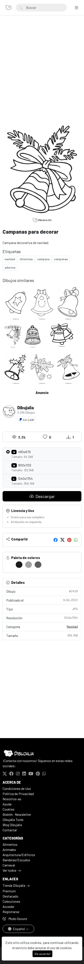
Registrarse (11, 912)
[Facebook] (55, 539)
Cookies (8, 809)
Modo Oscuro (17, 919)
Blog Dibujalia (12, 825)
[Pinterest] (69, 539)
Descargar (45, 496)
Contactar (10, 830)
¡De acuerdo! (42, 954)
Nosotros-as (12, 799)
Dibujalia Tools (13, 820)
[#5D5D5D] (38, 564)
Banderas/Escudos (16, 860)
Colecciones (11, 901)
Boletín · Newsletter (17, 814)
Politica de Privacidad (18, 794)
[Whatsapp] (76, 539)
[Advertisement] (42, 69)
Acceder (8, 906)
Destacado (10, 896)
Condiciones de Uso (17, 788)
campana (43, 259)
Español (18, 929)
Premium (9, 891)
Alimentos (10, 844)
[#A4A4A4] (28, 564)
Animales (9, 849)
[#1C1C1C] (19, 564)
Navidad (72, 626)
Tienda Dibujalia (14, 885)
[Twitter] (62, 539)
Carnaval (9, 865)
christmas (26, 259)
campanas (61, 259)
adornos (10, 267)
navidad (10, 259)
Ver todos (9, 870)
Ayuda (7, 804)
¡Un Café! (28, 420)
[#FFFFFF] (9, 564)
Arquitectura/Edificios (19, 855)
